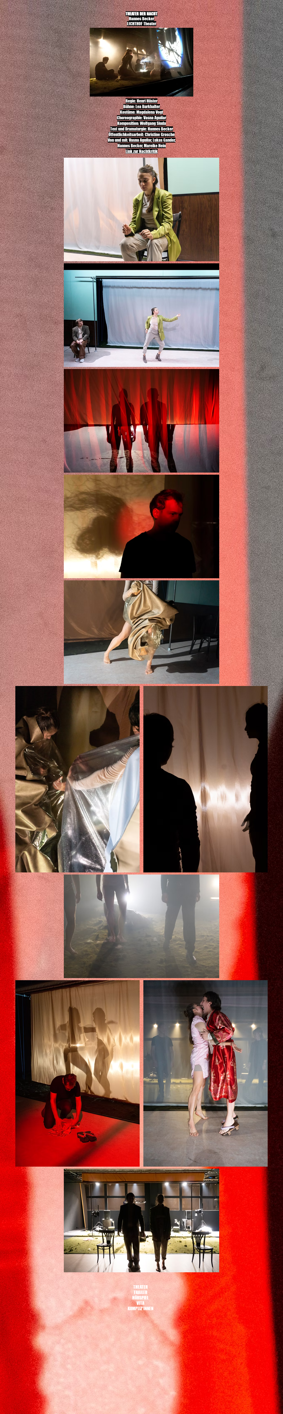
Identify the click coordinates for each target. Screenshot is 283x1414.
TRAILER (140, 1292)
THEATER (140, 1286)
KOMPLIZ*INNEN (140, 1308)
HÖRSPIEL (140, 1297)
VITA (140, 1303)
